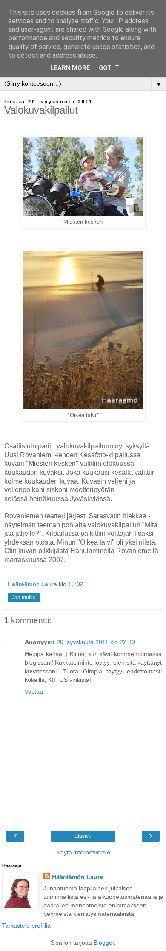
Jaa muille (24, 598)
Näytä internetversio (83, 852)
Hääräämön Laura (77, 876)
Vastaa (34, 691)
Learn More (70, 68)
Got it (109, 68)
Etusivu (83, 836)
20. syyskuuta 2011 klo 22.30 (96, 642)
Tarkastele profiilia (26, 925)
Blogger (104, 942)
